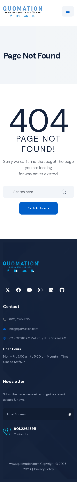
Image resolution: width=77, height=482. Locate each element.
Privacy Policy (44, 469)
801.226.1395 (25, 428)
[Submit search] (68, 192)
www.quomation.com (24, 464)
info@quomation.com (23, 329)
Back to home (38, 208)
